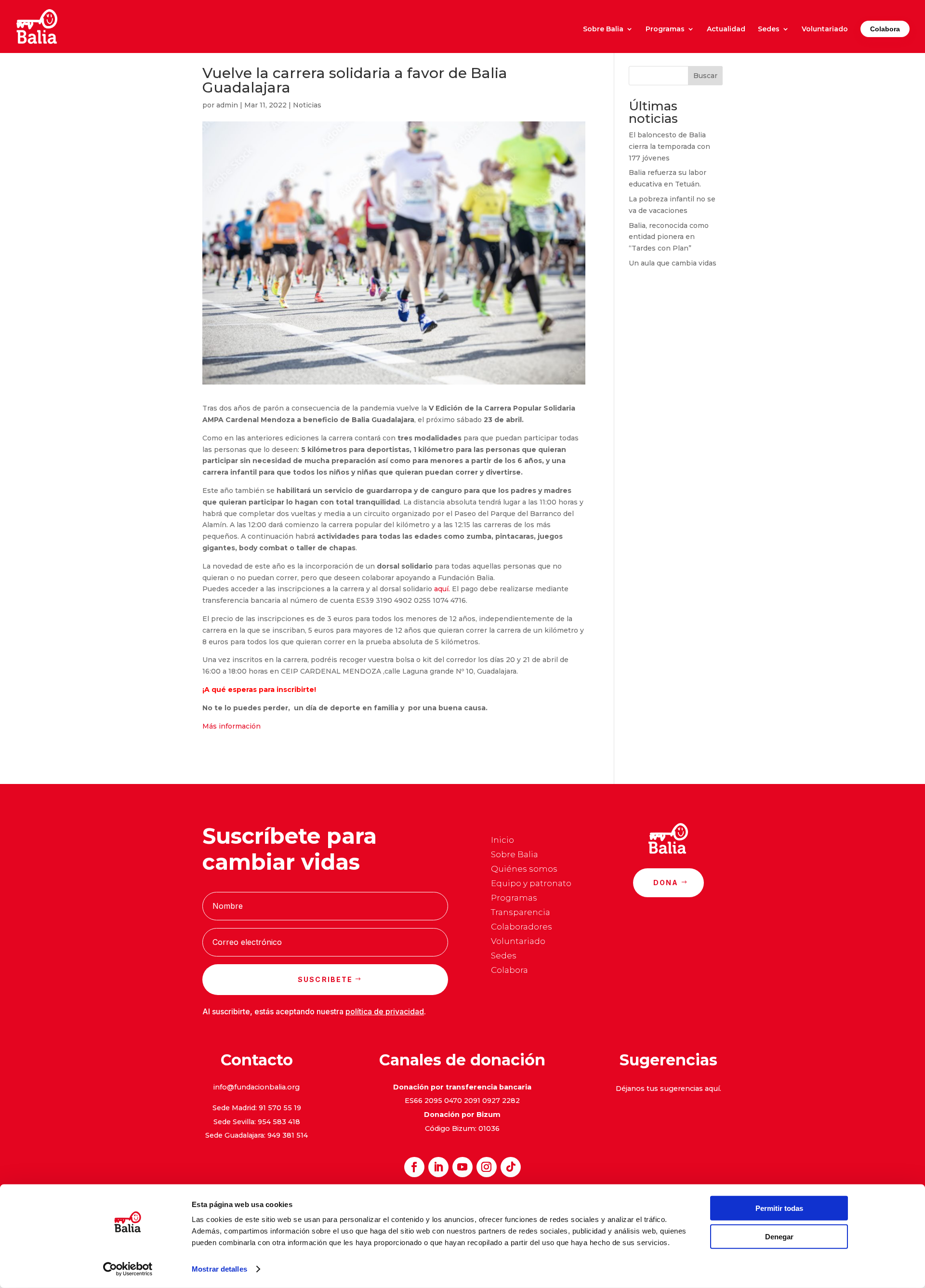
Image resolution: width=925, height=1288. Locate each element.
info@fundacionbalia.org (256, 1087)
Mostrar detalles (219, 1269)
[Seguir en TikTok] (511, 1167)
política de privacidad (384, 1011)
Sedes (769, 29)
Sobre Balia (603, 29)
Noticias (307, 105)
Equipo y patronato (531, 884)
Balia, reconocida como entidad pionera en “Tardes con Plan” (669, 237)
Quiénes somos (524, 869)
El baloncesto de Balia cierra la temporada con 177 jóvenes (669, 146)
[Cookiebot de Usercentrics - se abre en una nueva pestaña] (128, 1269)
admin (227, 105)
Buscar (705, 75)
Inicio (502, 841)
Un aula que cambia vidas (672, 263)
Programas (665, 29)
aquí (712, 1088)
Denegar (779, 1236)
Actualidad (726, 29)
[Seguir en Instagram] (486, 1167)
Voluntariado (825, 29)
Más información (231, 726)
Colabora (885, 29)
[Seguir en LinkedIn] (438, 1167)
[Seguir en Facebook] (414, 1167)
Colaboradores (521, 927)
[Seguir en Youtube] (462, 1167)
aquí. (441, 588)
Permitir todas (779, 1208)
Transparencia (520, 913)
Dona (666, 882)
